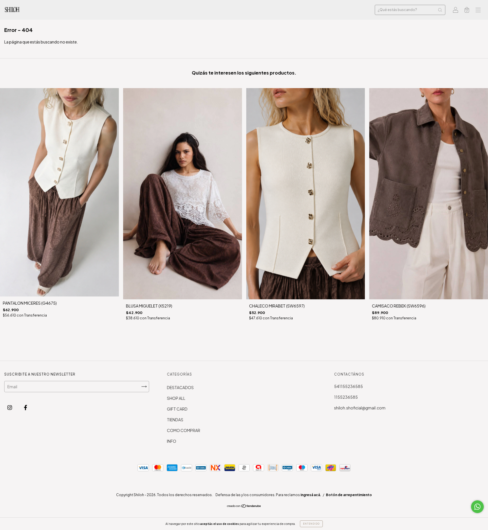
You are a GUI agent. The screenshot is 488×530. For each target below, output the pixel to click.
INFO (171, 441)
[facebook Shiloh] (25, 407)
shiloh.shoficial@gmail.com (359, 407)
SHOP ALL (176, 398)
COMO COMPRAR (183, 430)
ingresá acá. (310, 495)
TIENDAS (175, 419)
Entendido (311, 523)
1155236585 (346, 397)
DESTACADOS (180, 387)
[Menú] (478, 10)
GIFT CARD (177, 408)
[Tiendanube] (244, 506)
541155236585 (348, 386)
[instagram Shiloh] (10, 407)
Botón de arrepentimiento (349, 495)
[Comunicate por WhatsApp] (477, 506)
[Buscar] (440, 10)
